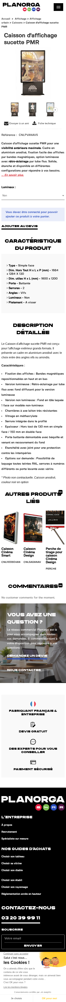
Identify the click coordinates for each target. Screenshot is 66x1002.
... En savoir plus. (12, 175)
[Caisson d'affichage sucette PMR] (15, 109)
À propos (6, 825)
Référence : (9, 135)
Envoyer (33, 945)
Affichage (20, 19)
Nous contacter (24, 670)
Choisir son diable (12, 870)
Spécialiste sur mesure (14, 839)
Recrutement (9, 832)
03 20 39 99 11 (20, 918)
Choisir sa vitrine (11, 863)
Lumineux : (9, 187)
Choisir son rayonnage (14, 887)
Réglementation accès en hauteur (21, 894)
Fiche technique (46, 123)
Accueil (5, 19)
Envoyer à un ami (19, 123)
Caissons (17, 23)
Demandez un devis (27, 655)
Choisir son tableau (12, 856)
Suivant (55, 110)
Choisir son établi (11, 880)
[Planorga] (21, 7)
